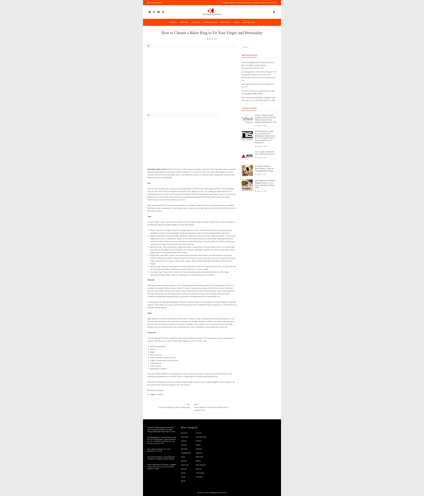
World (264, 3)
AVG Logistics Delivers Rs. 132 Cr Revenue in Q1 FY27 (159, 450)
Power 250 (184, 465)
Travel (183, 477)
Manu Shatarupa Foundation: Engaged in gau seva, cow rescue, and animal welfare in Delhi (161, 467)
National (233, 3)
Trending (199, 477)
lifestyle (160, 394)
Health (198, 445)
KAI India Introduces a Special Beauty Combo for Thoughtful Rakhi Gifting (264, 168)
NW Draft (199, 457)
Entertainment (248, 3)
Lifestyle (239, 3)
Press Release (271, 3)
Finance (199, 441)
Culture (198, 433)
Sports (183, 473)
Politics (198, 461)
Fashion (184, 441)
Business (226, 3)
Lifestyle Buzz (186, 453)
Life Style (184, 449)
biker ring (202, 250)
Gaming (184, 445)
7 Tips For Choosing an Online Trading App (174, 405)
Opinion (184, 461)
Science (198, 469)
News (183, 457)
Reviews (184, 469)
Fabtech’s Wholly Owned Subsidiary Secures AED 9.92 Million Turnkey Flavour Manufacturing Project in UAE (258, 65)
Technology (200, 473)
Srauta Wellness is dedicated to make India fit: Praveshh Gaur (211, 407)
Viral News (213, 492)
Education (257, 3)
